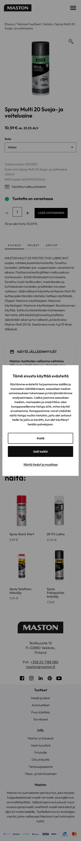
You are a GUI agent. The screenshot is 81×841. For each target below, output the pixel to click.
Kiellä (40, 438)
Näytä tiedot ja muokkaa (41, 464)
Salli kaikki (40, 451)
